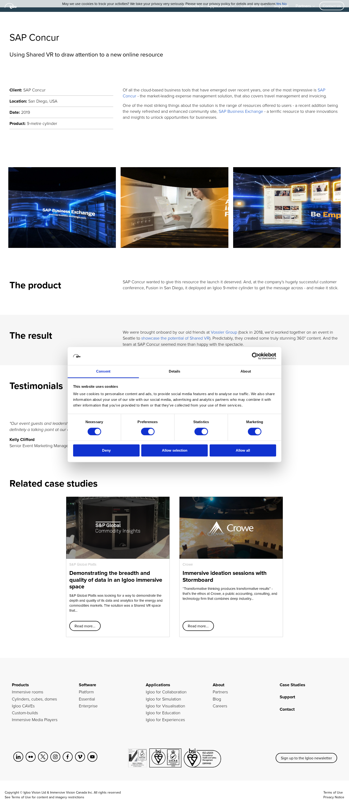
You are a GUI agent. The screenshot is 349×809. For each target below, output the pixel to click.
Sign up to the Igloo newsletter (306, 758)
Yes (278, 3)
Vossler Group (224, 332)
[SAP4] (287, 207)
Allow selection (174, 451)
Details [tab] (174, 371)
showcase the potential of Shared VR (175, 338)
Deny (106, 451)
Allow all (243, 451)
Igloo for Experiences (165, 719)
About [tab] (246, 371)
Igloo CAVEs (23, 706)
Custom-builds (25, 712)
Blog (217, 699)
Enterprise (88, 706)
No (284, 3)
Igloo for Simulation (163, 699)
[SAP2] (174, 207)
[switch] (148, 431)
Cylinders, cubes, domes (34, 699)
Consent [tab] (103, 371)
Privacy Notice (333, 797)
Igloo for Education (163, 712)
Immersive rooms (27, 692)
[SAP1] (62, 207)
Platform (86, 692)
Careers (220, 706)
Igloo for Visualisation (165, 706)
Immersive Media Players (34, 719)
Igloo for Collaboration (166, 692)
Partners (220, 692)
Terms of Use (21, 797)
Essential (87, 699)
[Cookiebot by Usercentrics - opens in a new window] (255, 356)
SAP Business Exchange (241, 111)
